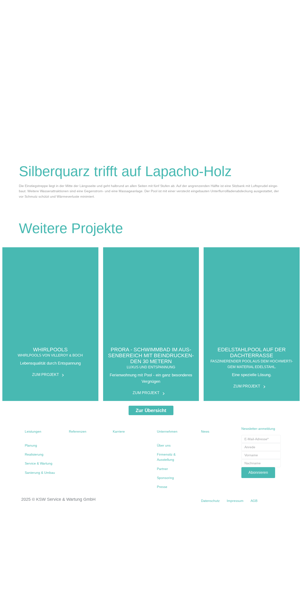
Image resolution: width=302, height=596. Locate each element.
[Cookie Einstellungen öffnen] (35, 593)
